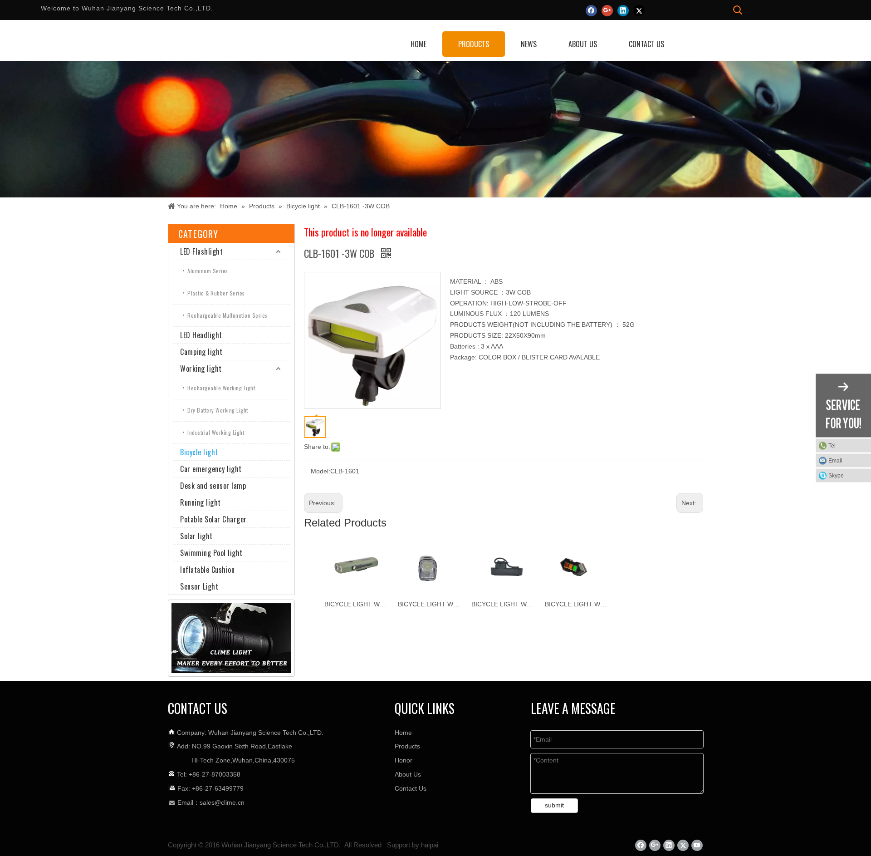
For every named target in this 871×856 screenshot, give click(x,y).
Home (403, 732)
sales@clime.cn (222, 802)
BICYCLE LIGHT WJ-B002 (503, 604)
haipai (429, 845)
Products (407, 746)
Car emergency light (211, 468)
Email (835, 461)
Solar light (196, 536)
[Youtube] (697, 845)
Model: (320, 471)
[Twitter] (639, 10)
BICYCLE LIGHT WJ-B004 (356, 604)
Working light (201, 368)
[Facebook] (591, 10)
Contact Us (410, 788)
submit (554, 805)
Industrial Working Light (215, 432)
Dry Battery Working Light (217, 410)
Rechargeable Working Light (221, 388)
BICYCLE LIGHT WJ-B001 (577, 604)
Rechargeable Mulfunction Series (227, 315)
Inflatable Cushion (207, 569)
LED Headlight (201, 335)
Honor (403, 760)
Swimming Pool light (211, 552)
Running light (200, 502)
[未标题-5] (231, 638)
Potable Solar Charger (213, 519)
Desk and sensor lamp (213, 485)
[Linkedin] (623, 10)
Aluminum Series (207, 271)
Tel (832, 446)
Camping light (201, 351)
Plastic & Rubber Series (216, 293)
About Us (408, 774)
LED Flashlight (201, 251)
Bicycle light (199, 452)
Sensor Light (199, 586)
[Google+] (607, 10)
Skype (836, 475)
